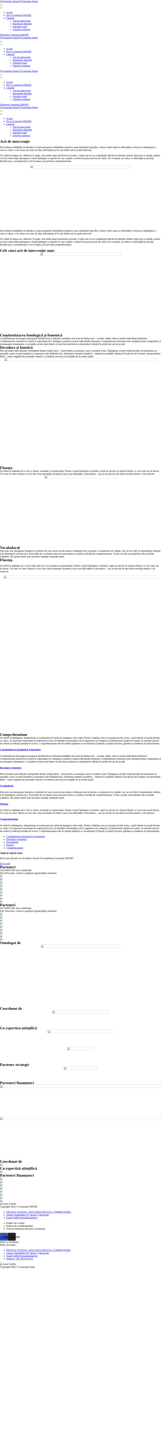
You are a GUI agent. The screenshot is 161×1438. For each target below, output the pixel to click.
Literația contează (21, 29)
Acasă (9, 12)
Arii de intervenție (22, 21)
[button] (5, 863)
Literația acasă (20, 26)
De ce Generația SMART (19, 15)
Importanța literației (22, 23)
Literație (10, 18)
